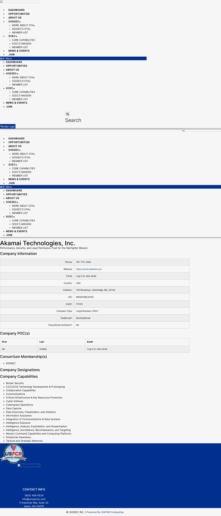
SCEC (12, 36)
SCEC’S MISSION (21, 43)
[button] (73, 58)
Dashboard (16, 9)
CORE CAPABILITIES (23, 39)
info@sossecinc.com (34, 499)
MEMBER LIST (20, 32)
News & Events (19, 50)
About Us (15, 17)
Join (11, 54)
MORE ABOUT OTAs (23, 25)
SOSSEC (13, 21)
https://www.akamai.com (89, 269)
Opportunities (19, 13)
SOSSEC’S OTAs (21, 28)
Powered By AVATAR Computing (104, 512)
